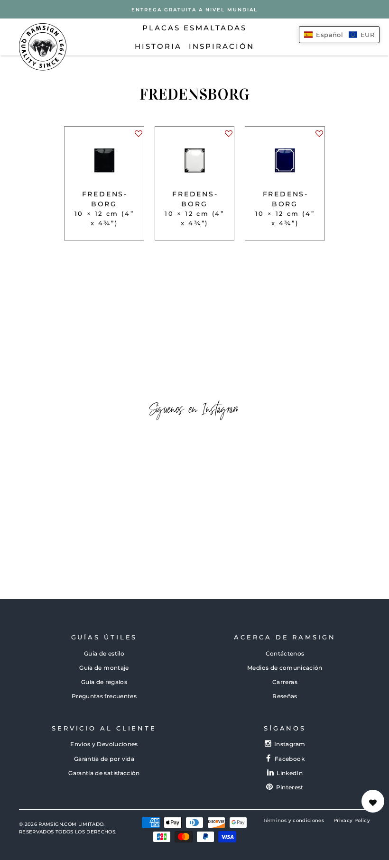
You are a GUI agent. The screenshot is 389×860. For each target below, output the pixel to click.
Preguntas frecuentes (104, 696)
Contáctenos (285, 653)
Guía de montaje (104, 667)
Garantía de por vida (104, 758)
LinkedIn (290, 773)
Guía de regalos (104, 681)
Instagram (289, 744)
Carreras (284, 681)
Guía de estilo (104, 653)
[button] (138, 136)
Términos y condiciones (293, 820)
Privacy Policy (351, 820)
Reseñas (284, 696)
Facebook (290, 758)
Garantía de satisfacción (103, 773)
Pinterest (290, 787)
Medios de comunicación (285, 667)
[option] (194, 9)
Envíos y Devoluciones (104, 744)
